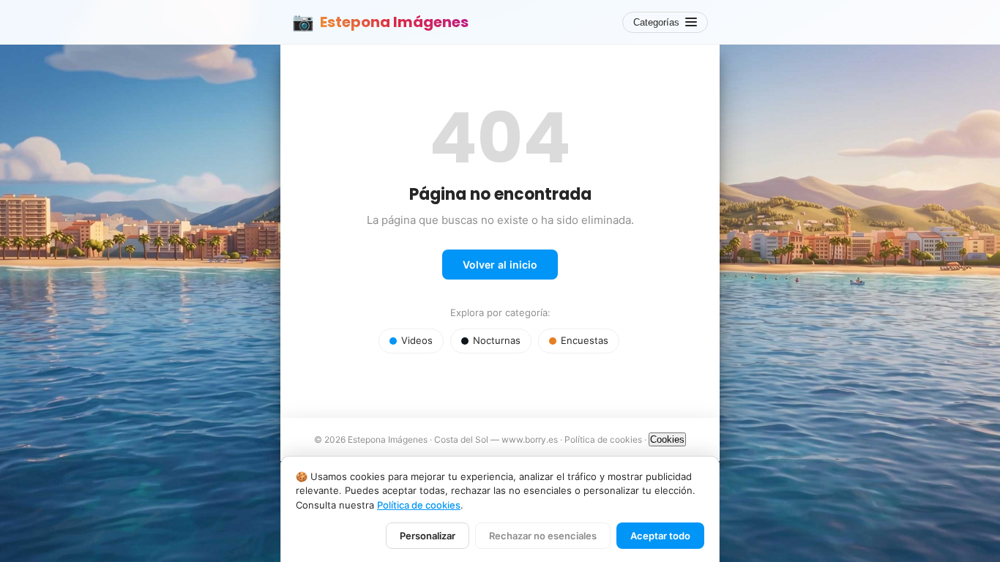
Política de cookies (603, 439)
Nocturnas (496, 340)
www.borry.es (529, 439)
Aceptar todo (660, 536)
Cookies (667, 439)
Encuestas (584, 340)
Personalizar (427, 536)
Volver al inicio (500, 264)
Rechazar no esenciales (543, 536)
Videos (417, 340)
